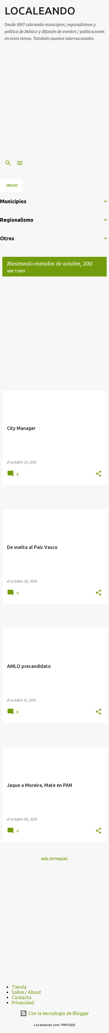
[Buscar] (8, 163)
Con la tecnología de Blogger (58, 1013)
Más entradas (54, 859)
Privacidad (23, 1002)
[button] (98, 474)
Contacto (21, 997)
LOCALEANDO (40, 11)
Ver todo (16, 271)
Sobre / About (26, 992)
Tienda (19, 987)
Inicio (12, 185)
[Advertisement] (54, 101)
